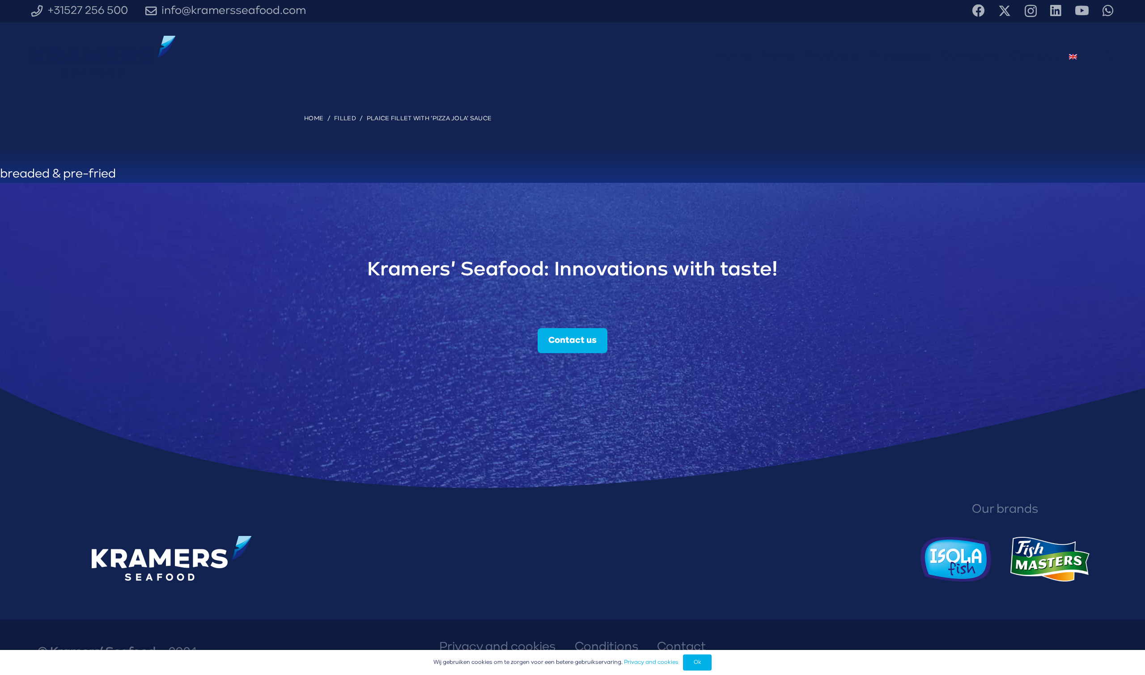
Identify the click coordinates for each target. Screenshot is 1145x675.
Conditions (606, 647)
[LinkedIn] (1055, 10)
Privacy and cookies (497, 647)
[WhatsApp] (1108, 10)
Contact (681, 647)
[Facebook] (978, 10)
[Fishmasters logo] (1050, 559)
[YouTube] (1082, 10)
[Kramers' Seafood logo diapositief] (103, 56)
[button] (1108, 55)
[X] (1004, 11)
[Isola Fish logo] (955, 559)
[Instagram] (1031, 11)
